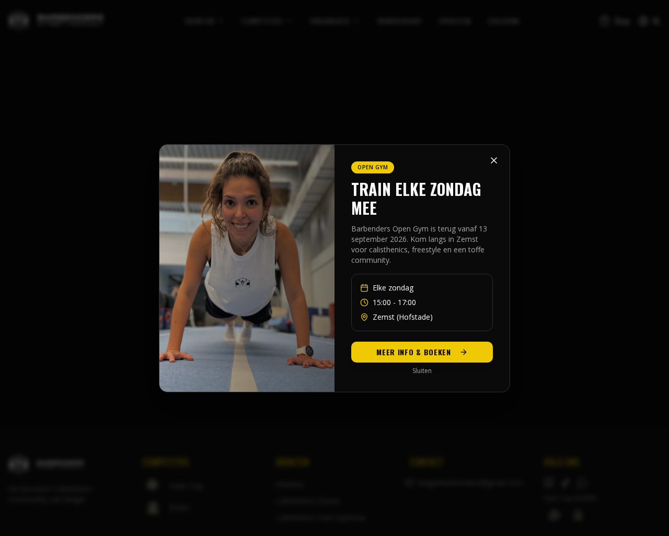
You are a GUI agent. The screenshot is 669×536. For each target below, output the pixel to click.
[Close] (494, 160)
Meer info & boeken (413, 351)
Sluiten (422, 371)
